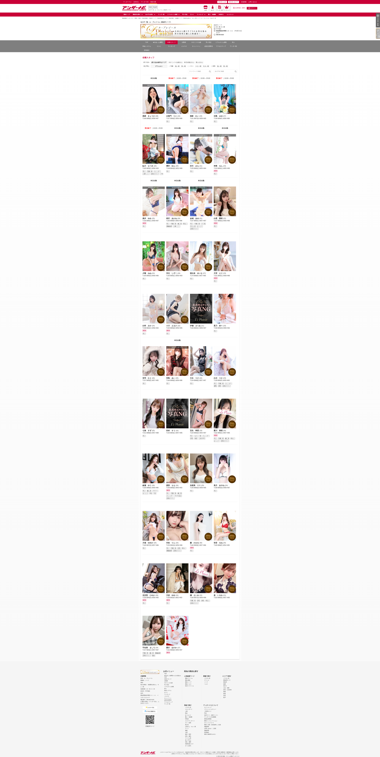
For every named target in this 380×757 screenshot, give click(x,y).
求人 (233, 42)
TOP (146, 42)
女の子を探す (149, 14)
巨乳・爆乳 (188, 736)
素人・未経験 (188, 717)
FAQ (205, 713)
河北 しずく (171, 273)
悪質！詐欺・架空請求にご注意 (212, 724)
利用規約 (206, 732)
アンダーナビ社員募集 (210, 717)
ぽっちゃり (188, 715)
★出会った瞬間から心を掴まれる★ (159, 42)
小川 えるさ (171, 326)
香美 (224, 693)
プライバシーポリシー (210, 709)
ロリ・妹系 (188, 722)
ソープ (206, 682)
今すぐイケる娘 (196, 42)
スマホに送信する (150, 711)
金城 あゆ (194, 218)
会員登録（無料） (240, 8)
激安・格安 (188, 734)
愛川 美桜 (218, 431)
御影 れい (194, 116)
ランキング (227, 10)
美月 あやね (219, 485)
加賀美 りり (195, 485)
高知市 (225, 682)
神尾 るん (218, 166)
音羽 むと (147, 378)
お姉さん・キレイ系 (190, 726)
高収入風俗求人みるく (210, 734)
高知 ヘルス (188, 684)
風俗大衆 (153, 2)
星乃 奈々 (218, 326)
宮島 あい (171, 378)
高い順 (183, 66)
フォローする (150, 707)
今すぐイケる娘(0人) (175, 62)
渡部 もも (171, 485)
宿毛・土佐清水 (227, 689)
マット (187, 728)
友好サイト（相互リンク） (211, 715)
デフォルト (159, 66)
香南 (224, 691)
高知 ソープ (188, 682)
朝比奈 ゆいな (196, 273)
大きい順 (206, 66)
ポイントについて (209, 722)
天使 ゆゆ (171, 595)
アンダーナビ (127, 2)
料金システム (147, 46)
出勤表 (184, 42)
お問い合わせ (252, 2)
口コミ (192, 14)
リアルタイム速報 (172, 14)
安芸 (224, 695)
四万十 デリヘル (189, 686)
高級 (186, 730)
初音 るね (218, 543)
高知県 (155, 7)
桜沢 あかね (171, 218)
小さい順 (198, 66)
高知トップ (127, 14)
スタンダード (188, 709)
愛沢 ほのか (171, 648)
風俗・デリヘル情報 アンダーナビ (231, 756)
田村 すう (171, 431)
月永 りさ (194, 378)
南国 (224, 684)
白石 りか (218, 378)
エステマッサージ (190, 721)
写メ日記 (184, 14)
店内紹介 (147, 50)
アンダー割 (220, 10)
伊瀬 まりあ (195, 326)
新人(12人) (199, 62)
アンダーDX (144, 2)
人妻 (186, 711)
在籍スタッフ (171, 42)
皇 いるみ (218, 595)
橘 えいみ (194, 595)
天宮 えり (218, 273)
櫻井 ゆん (171, 166)
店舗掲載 (244, 2)
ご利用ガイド (207, 711)
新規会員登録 (207, 719)
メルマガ (184, 46)
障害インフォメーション (210, 721)
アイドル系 (188, 738)
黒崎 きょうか (148, 116)
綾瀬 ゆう (147, 485)
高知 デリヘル (189, 678)
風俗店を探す (137, 14)
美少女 (187, 724)
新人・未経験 (212, 14)
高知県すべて (226, 680)
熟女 (186, 713)
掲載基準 (206, 726)
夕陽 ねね (147, 273)
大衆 (186, 732)
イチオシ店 (207, 678)
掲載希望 (206, 730)
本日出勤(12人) (189, 62)
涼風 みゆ (218, 116)
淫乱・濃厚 (188, 742)
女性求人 (136, 2)
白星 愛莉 (218, 218)
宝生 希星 (194, 431)
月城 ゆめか (148, 543)
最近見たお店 (222, 2)
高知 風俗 (187, 680)
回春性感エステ (189, 744)
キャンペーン (196, 46)
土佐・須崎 (226, 688)
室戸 (224, 697)
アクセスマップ (221, 46)
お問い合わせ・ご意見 (210, 728)
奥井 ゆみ (147, 218)
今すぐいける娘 (168, 683)
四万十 (225, 686)
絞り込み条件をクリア (159, 62)
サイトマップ (207, 707)
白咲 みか (147, 326)
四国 (150, 7)
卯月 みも (194, 166)
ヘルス (206, 684)
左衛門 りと (171, 116)
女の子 (212, 10)
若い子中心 (188, 740)
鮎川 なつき (148, 166)
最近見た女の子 (233, 2)
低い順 (177, 66)
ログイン (253, 8)
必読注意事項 (208, 46)
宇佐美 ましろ (148, 648)
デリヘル (206, 680)
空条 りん (171, 543)
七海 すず (147, 431)
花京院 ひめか (148, 595)
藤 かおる (194, 543)
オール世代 (188, 746)
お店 (205, 10)
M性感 (187, 719)
